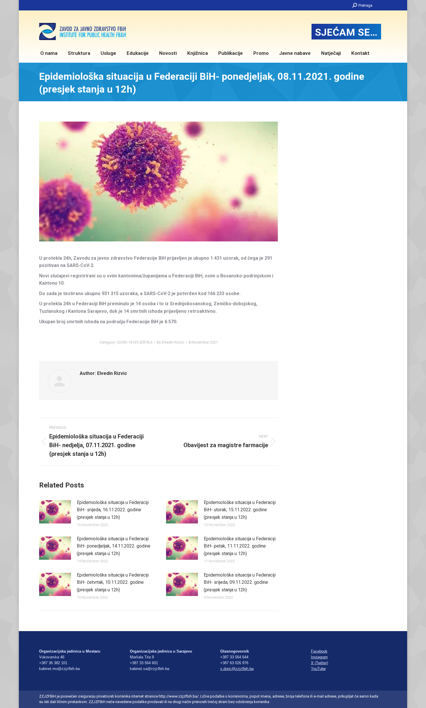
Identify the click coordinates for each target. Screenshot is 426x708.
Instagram (319, 657)
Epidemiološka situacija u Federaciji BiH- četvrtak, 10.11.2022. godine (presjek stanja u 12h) (113, 582)
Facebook (319, 651)
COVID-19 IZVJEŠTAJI (134, 342)
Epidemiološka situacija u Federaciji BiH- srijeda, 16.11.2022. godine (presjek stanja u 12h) (113, 510)
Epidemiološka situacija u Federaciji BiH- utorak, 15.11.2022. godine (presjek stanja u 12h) (240, 510)
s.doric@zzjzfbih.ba (237, 669)
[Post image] (55, 511)
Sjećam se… (346, 32)
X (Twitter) (319, 663)
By (170, 342)
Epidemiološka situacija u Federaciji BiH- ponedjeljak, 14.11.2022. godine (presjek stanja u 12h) (113, 546)
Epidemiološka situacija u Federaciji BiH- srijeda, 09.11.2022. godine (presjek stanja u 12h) (240, 582)
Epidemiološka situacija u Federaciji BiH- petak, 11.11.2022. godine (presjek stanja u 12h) (240, 546)
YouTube (318, 669)
